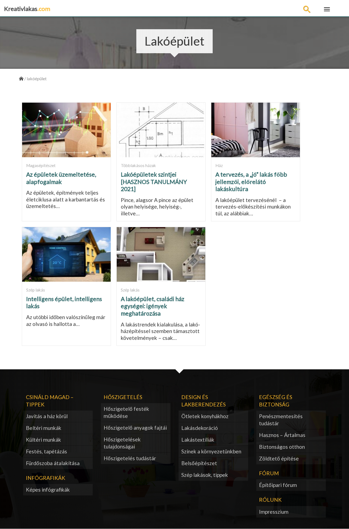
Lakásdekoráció (199, 428)
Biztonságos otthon (282, 447)
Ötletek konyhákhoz (204, 416)
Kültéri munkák (43, 439)
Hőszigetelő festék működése (126, 412)
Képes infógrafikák (48, 489)
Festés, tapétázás (46, 451)
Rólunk (270, 500)
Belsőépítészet (199, 463)
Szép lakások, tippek (204, 475)
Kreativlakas (27, 8)
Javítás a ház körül (47, 416)
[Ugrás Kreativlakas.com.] (21, 78)
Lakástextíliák (197, 439)
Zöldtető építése (279, 458)
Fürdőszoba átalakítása (53, 463)
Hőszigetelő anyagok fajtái (135, 427)
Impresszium (273, 512)
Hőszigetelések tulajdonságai (122, 443)
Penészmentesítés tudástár (281, 419)
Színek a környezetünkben (211, 451)
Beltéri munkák (43, 428)
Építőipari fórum (278, 485)
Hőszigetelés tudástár (130, 458)
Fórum (269, 473)
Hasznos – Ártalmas (282, 435)
